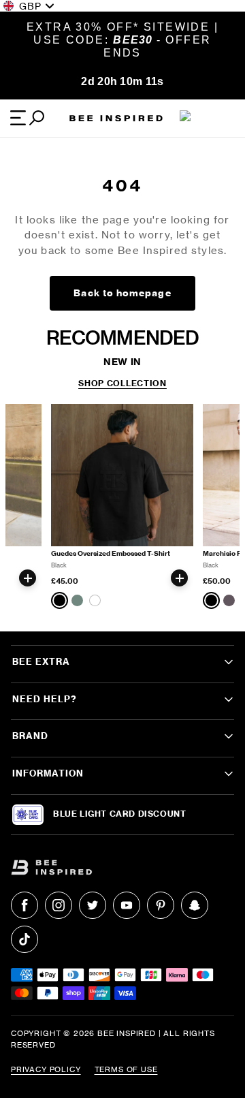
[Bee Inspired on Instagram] (58, 905)
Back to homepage (122, 293)
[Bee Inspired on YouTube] (126, 905)
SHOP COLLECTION (122, 383)
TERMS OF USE (126, 1069)
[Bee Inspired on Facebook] (24, 905)
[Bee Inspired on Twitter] (92, 905)
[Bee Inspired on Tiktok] (24, 939)
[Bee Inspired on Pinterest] (160, 905)
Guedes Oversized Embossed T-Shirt (110, 553)
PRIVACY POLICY (46, 1069)
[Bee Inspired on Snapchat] (194, 905)
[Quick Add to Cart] (27, 577)
